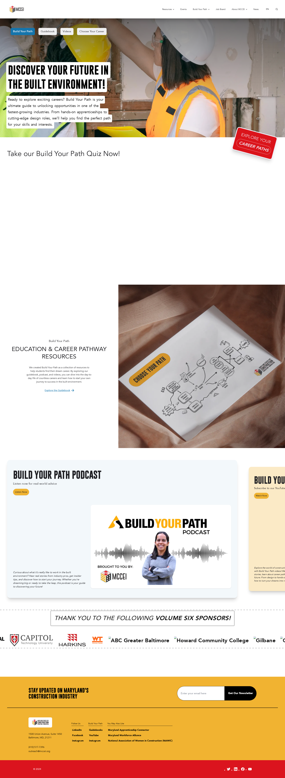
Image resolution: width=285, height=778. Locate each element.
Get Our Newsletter (240, 693)
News (256, 9)
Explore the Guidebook (57, 390)
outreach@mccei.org (39, 751)
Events (183, 9)
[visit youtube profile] (250, 769)
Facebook (77, 735)
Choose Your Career (91, 31)
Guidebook (48, 31)
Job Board (220, 9)
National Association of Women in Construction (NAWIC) (140, 740)
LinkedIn (77, 730)
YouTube (94, 735)
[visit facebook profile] (243, 769)
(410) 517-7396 (36, 747)
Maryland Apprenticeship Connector (128, 730)
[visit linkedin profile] (236, 769)
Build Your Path (200, 9)
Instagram (78, 740)
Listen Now (21, 492)
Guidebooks (95, 730)
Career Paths (253, 146)
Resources (167, 9)
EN (267, 9)
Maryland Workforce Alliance (124, 735)
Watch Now (261, 495)
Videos (67, 31)
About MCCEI (238, 9)
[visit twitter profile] (228, 769)
